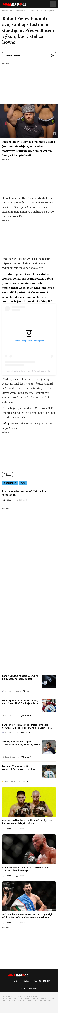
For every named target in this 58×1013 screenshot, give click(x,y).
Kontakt (26, 981)
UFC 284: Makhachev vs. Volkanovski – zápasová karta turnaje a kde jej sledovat (27, 822)
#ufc (23, 483)
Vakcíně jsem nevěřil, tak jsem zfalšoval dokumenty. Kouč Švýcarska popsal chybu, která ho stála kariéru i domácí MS (21, 743)
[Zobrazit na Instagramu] (48, 981)
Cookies (23, 988)
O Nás (35, 981)
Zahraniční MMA (21, 11)
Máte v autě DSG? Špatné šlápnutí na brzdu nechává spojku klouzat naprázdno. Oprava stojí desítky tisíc (20, 678)
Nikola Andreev (13, 55)
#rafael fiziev (10, 483)
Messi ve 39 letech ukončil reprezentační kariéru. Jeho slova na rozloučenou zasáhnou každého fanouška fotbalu (20, 768)
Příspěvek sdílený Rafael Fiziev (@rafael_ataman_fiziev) (29, 371)
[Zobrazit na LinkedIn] (44, 981)
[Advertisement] (29, 81)
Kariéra (15, 981)
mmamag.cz (7, 11)
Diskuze (22, 500)
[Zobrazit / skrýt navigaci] (53, 4)
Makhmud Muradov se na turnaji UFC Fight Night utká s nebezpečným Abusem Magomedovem (27, 916)
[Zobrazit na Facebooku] (40, 981)
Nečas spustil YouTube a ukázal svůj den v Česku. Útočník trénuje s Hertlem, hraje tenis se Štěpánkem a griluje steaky (21, 702)
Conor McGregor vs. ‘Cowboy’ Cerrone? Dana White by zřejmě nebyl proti (25, 869)
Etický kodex (32, 988)
